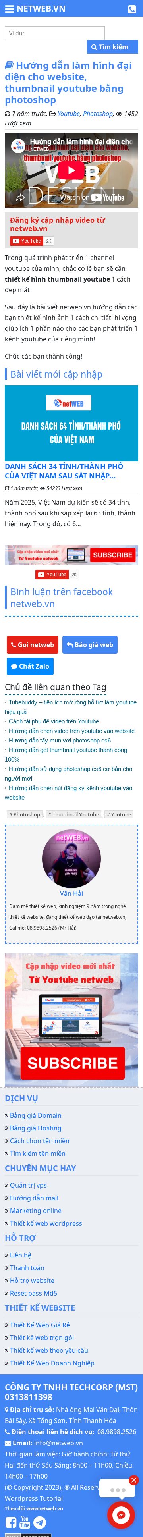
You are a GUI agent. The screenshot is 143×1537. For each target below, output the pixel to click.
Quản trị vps (28, 1185)
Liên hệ (20, 1255)
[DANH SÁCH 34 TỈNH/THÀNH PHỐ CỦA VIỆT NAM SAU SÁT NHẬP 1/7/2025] (71, 423)
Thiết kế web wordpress (46, 1223)
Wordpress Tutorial (34, 1498)
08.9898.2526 (116, 1431)
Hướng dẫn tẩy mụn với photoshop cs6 (60, 740)
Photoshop (98, 113)
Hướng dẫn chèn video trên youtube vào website (72, 730)
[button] (32, 645)
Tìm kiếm (112, 46)
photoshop (27, 814)
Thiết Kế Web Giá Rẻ (40, 1325)
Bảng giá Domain (36, 1115)
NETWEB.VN (41, 8)
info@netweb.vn (58, 1443)
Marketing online (36, 1210)
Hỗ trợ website (32, 1280)
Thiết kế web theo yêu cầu (49, 1350)
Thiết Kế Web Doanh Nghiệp (52, 1363)
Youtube (69, 113)
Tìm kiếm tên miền (38, 1153)
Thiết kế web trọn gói (42, 1337)
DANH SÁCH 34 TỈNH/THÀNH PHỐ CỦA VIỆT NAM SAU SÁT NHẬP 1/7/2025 (64, 470)
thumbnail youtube (75, 814)
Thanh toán (27, 1267)
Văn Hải (71, 893)
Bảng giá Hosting (36, 1128)
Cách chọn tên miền (40, 1140)
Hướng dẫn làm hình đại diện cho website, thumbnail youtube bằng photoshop (68, 82)
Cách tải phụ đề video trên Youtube (54, 721)
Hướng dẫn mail (34, 1198)
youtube (121, 814)
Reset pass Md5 (33, 1293)
